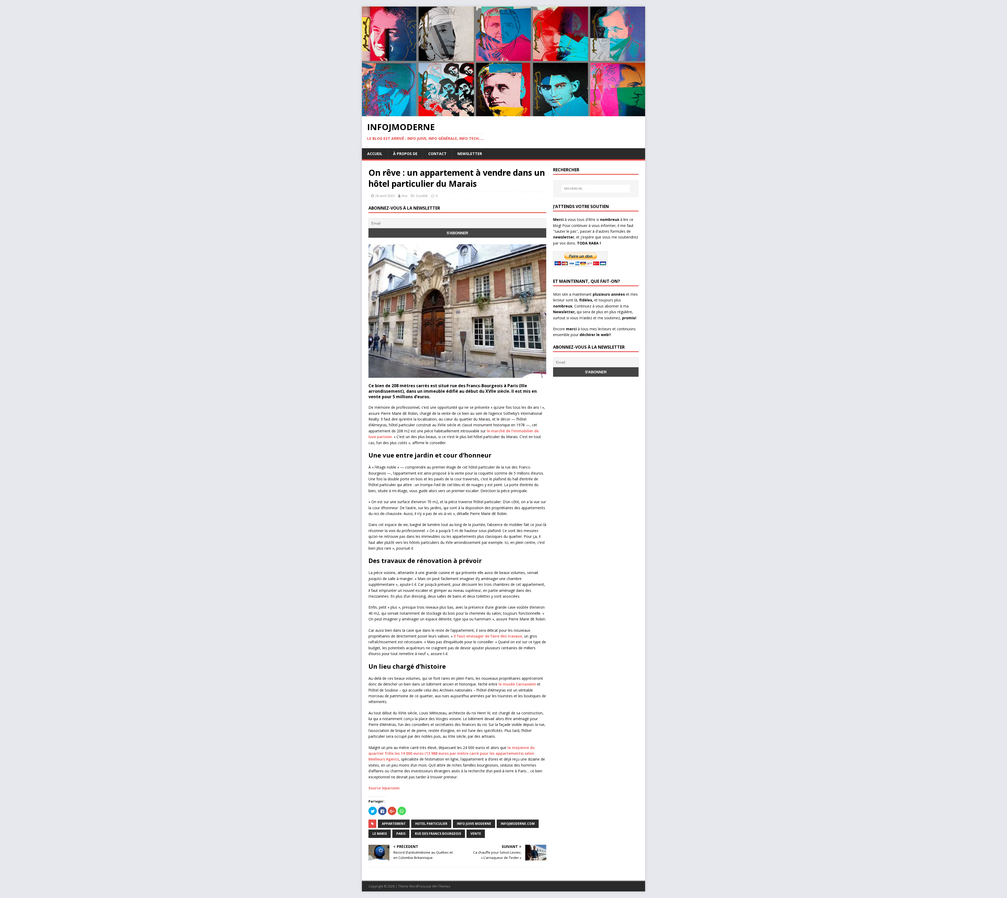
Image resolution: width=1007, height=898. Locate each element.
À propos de (405, 153)
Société (422, 195)
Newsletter (469, 153)
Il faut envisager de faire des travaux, (488, 636)
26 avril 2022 (385, 195)
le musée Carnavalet (516, 684)
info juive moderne (474, 823)
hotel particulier (431, 823)
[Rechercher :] (595, 188)
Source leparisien (384, 787)
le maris (379, 833)
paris (400, 833)
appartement (394, 823)
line (405, 195)
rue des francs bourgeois (438, 833)
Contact (437, 153)
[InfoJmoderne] (503, 113)
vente (475, 833)
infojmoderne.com (518, 823)
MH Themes (441, 886)
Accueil (374, 153)
